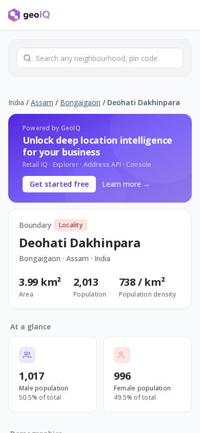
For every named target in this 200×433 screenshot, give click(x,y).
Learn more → (126, 184)
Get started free (59, 184)
